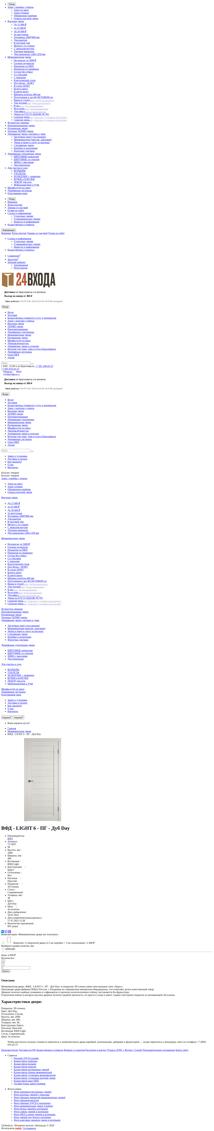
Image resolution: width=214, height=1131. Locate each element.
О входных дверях (23, 216)
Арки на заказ (21, 10)
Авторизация (21, 265)
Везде (11, 312)
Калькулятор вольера (25, 1064)
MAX (18, 371)
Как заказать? (15, 461)
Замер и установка (17, 456)
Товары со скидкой (18, 207)
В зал (28, 105)
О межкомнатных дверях (27, 219)
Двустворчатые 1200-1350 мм (29, 54)
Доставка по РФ (27, 1050)
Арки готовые (21, 12)
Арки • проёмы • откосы (21, 7)
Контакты (13, 467)
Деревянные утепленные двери (24, 153)
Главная (12, 728)
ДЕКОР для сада (22, 182)
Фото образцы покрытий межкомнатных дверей (39, 1097)
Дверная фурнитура (18, 343)
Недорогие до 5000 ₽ (25, 60)
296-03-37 (44, 366)
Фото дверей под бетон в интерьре (32, 1117)
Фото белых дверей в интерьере (31, 1108)
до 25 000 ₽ (20, 28)
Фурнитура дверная (18, 122)
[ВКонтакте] (2, 931)
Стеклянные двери (24, 145)
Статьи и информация (19, 213)
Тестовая (12, 315)
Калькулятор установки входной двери (34, 1078)
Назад (12, 4)
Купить (6, 971)
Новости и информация (26, 221)
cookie (18, 1128)
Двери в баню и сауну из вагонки (32, 142)
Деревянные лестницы (20, 190)
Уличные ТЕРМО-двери (20, 131)
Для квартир (20, 40)
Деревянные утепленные (21, 332)
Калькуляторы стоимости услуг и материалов (32, 318)
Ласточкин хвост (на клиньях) (30, 136)
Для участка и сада (18, 168)
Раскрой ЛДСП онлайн (26, 1058)
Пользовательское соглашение (159, 1050)
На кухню (31, 108)
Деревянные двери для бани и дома (26, 134)
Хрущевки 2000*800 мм (26, 37)
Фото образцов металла (26, 1100)
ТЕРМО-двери (15, 326)
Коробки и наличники (26, 148)
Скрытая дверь (40, 117)
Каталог (10, 475)
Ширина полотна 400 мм (27, 94)
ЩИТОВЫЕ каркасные (26, 156)
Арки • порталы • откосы (21, 320)
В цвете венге (21, 91)
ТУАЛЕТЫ (20, 173)
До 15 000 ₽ (20, 24)
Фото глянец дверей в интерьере (31, 1111)
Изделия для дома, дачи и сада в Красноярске (32, 349)
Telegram (8, 371)
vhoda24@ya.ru (11, 374)
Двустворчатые (22, 165)
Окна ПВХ (13, 354)
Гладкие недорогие (24, 63)
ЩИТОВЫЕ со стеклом (26, 159)
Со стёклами (20, 74)
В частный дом (22, 43)
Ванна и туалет (34, 100)
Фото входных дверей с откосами (32, 1094)
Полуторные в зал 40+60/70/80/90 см (33, 97)
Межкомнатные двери (19, 57)
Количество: (7, 958)
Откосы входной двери (26, 18)
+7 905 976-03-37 (10, 369)
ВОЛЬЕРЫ (20, 170)
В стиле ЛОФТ (22, 86)
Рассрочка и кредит (95, 1050)
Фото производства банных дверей (32, 1092)
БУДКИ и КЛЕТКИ (24, 179)
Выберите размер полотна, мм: (17, 946)
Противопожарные (18, 329)
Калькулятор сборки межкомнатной (33, 1072)
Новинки (12, 202)
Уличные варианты (24, 51)
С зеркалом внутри (24, 48)
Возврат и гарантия (74, 1050)
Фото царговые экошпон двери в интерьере (37, 1120)
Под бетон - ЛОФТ (24, 83)
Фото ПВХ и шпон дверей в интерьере (34, 1114)
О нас (11, 464)
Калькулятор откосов (25, 1066)
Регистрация (20, 268)
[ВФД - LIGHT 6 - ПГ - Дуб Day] (42, 820)
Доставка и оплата (17, 459)
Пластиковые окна (17, 193)
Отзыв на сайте (16, 210)
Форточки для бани (24, 151)
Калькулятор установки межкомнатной (35, 1075)
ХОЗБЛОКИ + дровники (27, 176)
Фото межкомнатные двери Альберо (33, 1106)
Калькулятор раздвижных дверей (31, 1069)
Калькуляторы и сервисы (21, 224)
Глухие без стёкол (23, 71)
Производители (9, 1050)
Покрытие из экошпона (26, 69)
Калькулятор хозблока (25, 1061)
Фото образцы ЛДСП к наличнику (32, 1103)
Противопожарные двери (21, 125)
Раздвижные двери (18, 128)
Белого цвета (21, 88)
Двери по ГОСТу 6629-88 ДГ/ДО (31, 114)
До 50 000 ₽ (20, 31)
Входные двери (16, 21)
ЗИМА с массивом (24, 162)
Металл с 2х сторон (24, 45)
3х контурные (21, 34)
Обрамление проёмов (25, 15)
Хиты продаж (15, 204)
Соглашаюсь (29, 1128)
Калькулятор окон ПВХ (26, 1081)
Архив (11, 357)
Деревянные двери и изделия (23, 346)
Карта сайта (182, 1050)
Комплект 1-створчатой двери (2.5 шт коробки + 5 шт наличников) (54, 943)
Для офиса (30, 111)
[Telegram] (6, 931)
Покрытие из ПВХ (24, 66)
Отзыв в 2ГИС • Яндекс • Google (124, 1050)
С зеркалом (20, 77)
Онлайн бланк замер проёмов (29, 1083)
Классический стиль (25, 80)
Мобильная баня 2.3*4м (26, 185)
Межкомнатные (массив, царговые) (33, 139)
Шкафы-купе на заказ (19, 187)
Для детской (32, 103)
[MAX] (9, 931)
